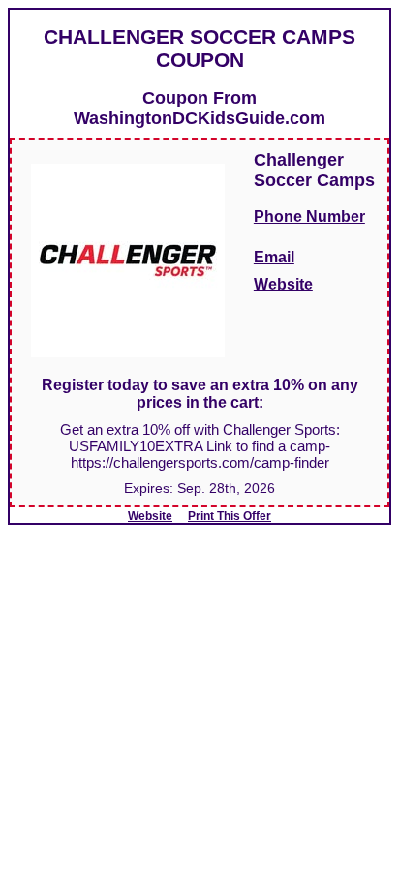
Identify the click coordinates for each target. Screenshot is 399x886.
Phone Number (309, 216)
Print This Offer (229, 516)
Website (283, 284)
